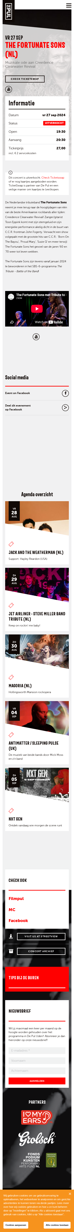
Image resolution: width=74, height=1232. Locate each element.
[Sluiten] (70, 1194)
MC (12, 909)
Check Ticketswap (25, 79)
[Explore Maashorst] (51, 1160)
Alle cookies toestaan (57, 1225)
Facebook (18, 920)
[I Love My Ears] (37, 1117)
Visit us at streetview (41, 936)
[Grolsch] (37, 1139)
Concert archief (41, 951)
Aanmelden (37, 1081)
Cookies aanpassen (16, 1225)
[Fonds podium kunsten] (29, 1160)
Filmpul (16, 898)
